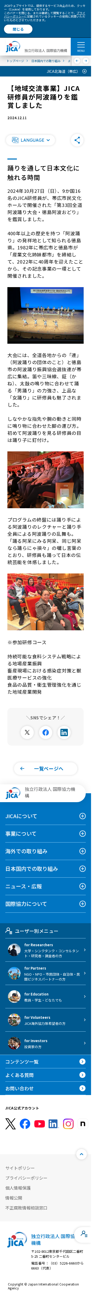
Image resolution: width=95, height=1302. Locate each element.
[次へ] (86, 61)
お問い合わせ (19, 1088)
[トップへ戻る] (81, 1154)
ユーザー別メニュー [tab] (36, 930)
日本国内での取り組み (31, 868)
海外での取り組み (26, 851)
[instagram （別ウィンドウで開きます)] (68, 1124)
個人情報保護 (18, 1188)
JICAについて (21, 816)
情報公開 (13, 1198)
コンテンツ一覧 (22, 1061)
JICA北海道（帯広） (63, 71)
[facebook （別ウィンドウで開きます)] (25, 1124)
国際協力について (26, 903)
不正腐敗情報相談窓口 (26, 1208)
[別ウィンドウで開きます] (27, 732)
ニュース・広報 (23, 886)
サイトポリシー (20, 1168)
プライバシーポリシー (26, 1178)
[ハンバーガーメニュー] (81, 44)
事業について (21, 833)
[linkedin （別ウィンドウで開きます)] (54, 1123)
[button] (30, 140)
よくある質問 (19, 1074)
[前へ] (77, 61)
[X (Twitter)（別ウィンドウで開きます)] (10, 1124)
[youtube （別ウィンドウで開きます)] (39, 1124)
